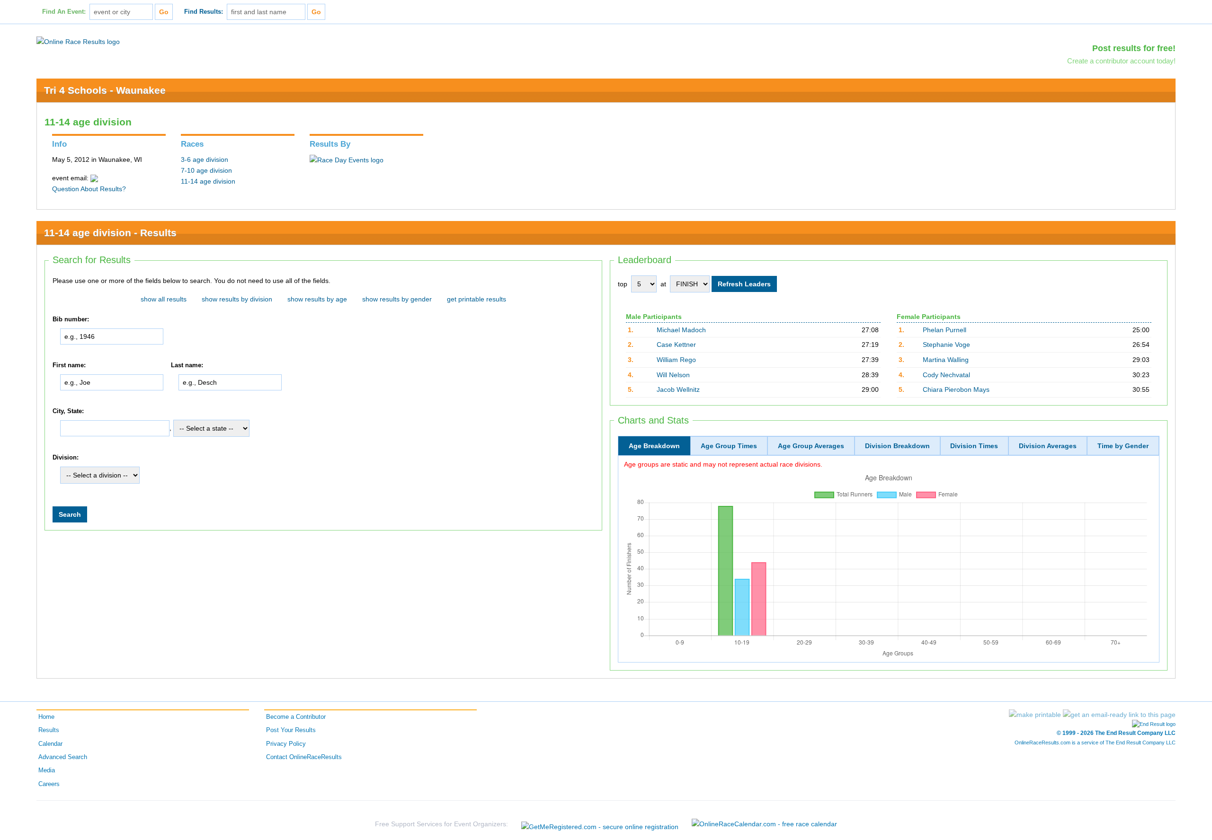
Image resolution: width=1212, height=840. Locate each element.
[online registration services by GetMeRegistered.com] (599, 824)
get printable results (476, 299)
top (622, 284)
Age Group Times (729, 446)
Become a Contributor (296, 717)
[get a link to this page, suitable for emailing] (1119, 714)
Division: (66, 457)
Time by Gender (1123, 446)
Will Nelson (673, 375)
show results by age (317, 299)
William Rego (676, 359)
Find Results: (203, 12)
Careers (49, 784)
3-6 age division (204, 159)
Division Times (974, 446)
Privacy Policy (286, 744)
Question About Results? (89, 189)
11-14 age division (208, 181)
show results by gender (397, 299)
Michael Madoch (681, 330)
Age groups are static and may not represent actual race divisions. (723, 464)
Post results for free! (1134, 48)
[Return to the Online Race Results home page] (78, 41)
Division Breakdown (897, 446)
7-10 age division (206, 170)
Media (46, 770)
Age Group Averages (811, 446)
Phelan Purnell (944, 330)
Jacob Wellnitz (678, 389)
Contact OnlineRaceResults (304, 757)
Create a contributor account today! (1121, 61)
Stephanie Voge (946, 344)
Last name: (187, 365)
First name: (69, 365)
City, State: (68, 411)
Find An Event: (64, 12)
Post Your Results (291, 730)
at (663, 284)
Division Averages (1048, 446)
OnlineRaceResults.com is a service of (1095, 742)
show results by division (237, 299)
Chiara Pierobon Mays (956, 389)
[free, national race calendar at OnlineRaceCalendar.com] (764, 824)
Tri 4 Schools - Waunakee (105, 90)
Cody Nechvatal (946, 375)
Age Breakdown (654, 446)
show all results (164, 299)
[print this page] (1035, 714)
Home (46, 717)
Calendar (50, 744)
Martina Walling (946, 359)
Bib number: (71, 319)
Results (48, 730)
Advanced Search (62, 757)
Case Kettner (676, 344)
